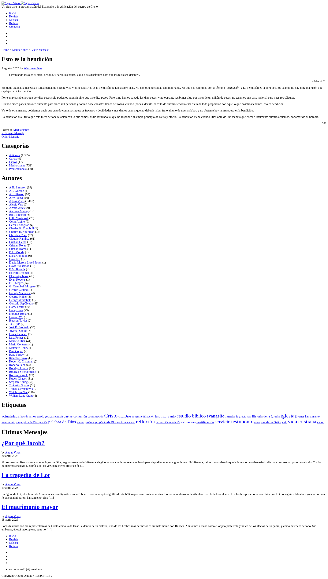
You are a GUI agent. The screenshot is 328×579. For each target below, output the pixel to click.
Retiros (13, 23)
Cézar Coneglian (19, 225)
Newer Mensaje (13, 133)
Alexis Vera (16, 204)
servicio (222, 421)
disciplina (136, 416)
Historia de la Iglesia (266, 416)
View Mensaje (40, 49)
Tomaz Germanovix (21, 388)
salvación (188, 422)
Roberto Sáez (17, 364)
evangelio (216, 415)
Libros (13, 162)
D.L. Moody (16, 252)
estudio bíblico (191, 416)
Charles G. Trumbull (21, 228)
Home (5, 49)
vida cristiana (302, 421)
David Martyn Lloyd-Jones (25, 262)
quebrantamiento (126, 422)
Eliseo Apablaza (18, 276)
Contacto (14, 26)
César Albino (17, 221)
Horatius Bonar (18, 313)
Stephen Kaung (18, 382)
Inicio (12, 13)
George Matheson (20, 293)
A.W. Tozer (16, 197)
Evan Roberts (17, 279)
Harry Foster (16, 306)
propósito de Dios (106, 422)
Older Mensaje (12, 136)
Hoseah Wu (16, 317)
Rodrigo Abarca (18, 368)
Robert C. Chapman (21, 361)
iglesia (287, 416)
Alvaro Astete (17, 207)
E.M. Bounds (17, 269)
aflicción (23, 416)
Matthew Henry (18, 347)
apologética (45, 416)
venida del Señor (271, 422)
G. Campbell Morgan (22, 286)
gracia (242, 416)
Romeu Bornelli (18, 375)
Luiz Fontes (16, 337)
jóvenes (299, 416)
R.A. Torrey (16, 354)
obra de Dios (31, 422)
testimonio (242, 421)
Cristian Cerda (17, 242)
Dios (127, 416)
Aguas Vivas (16, 201)
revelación (174, 422)
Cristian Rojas (17, 245)
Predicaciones (17, 168)
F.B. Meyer (16, 283)
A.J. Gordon (16, 190)
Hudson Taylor (18, 320)
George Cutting (18, 289)
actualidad (9, 416)
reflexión (145, 421)
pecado (80, 422)
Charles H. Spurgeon (21, 231)
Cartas (13, 158)
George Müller (18, 296)
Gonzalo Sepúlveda (21, 303)
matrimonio (8, 422)
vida (284, 422)
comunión (80, 416)
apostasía (58, 416)
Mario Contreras (19, 344)
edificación (147, 416)
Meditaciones (20, 49)
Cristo (111, 416)
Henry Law (16, 310)
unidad (257, 423)
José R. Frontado (19, 327)
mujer (19, 422)
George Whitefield (20, 300)
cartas (68, 416)
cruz (121, 416)
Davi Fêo (14, 259)
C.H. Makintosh (18, 218)
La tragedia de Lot (26, 475)
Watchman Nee (33, 68)
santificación (205, 422)
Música (13, 19)
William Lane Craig (21, 395)
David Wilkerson (19, 266)
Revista (13, 16)
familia (230, 416)
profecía (90, 422)
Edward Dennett (19, 272)
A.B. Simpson (17, 187)
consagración (95, 416)
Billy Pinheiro (17, 214)
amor (32, 416)
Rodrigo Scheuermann (22, 371)
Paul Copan (16, 351)
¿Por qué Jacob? (23, 443)
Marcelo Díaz (17, 341)
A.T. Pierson (16, 194)
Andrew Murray (19, 211)
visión (320, 422)
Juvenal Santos (18, 330)
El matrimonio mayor (30, 506)
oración (43, 422)
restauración (162, 422)
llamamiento (312, 416)
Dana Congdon (18, 255)
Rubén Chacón (18, 378)
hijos (249, 417)
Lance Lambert (18, 334)
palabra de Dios (62, 421)
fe (237, 416)
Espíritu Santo (165, 416)
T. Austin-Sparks (19, 385)
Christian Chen (18, 235)
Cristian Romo (18, 248)
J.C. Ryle (14, 324)
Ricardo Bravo (18, 358)
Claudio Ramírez (19, 238)
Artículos (14, 155)
